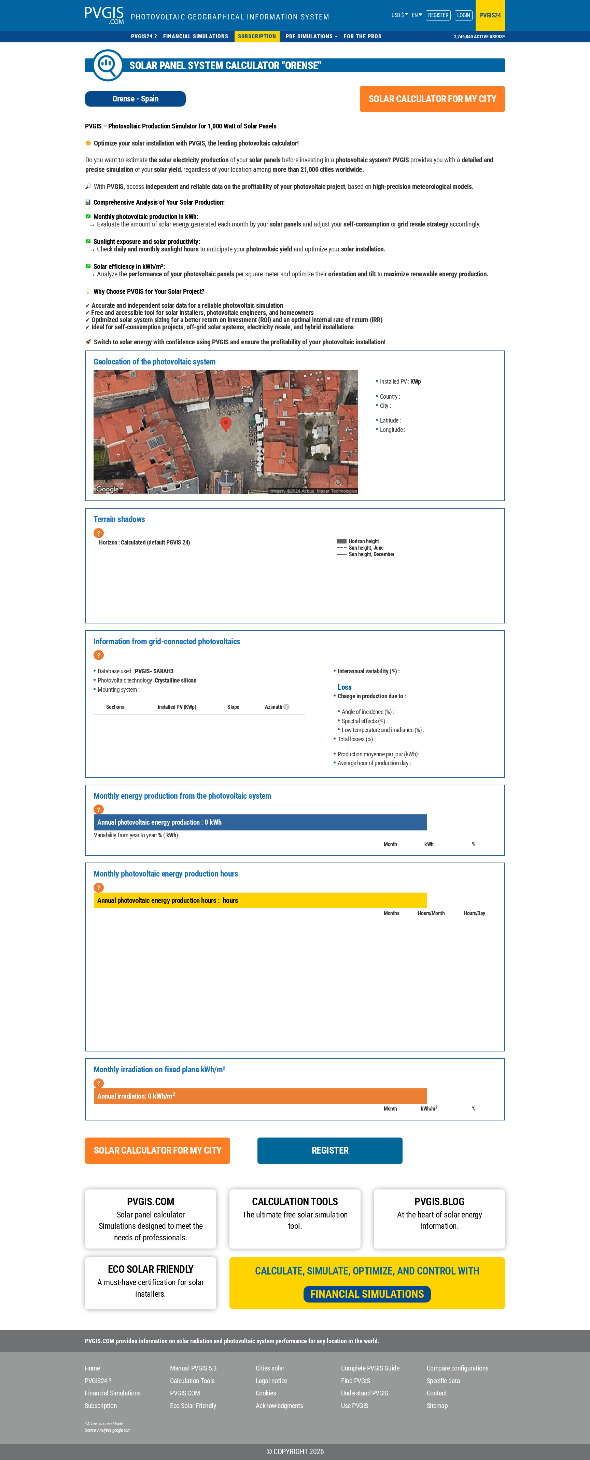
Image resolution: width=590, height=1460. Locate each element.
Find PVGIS (355, 1381)
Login (463, 15)
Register (438, 15)
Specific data (443, 1381)
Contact (437, 1393)
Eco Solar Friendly (193, 1406)
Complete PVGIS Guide (370, 1368)
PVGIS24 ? (98, 1381)
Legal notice (271, 1381)
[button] (312, 36)
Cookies (266, 1393)
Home (92, 1368)
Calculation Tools (192, 1381)
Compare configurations (458, 1368)
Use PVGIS (354, 1406)
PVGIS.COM (185, 1393)
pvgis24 (490, 15)
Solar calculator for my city (432, 99)
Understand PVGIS (364, 1393)
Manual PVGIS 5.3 (193, 1368)
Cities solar (270, 1368)
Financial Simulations (367, 1293)
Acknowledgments (279, 1406)
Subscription (101, 1406)
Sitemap (437, 1406)
